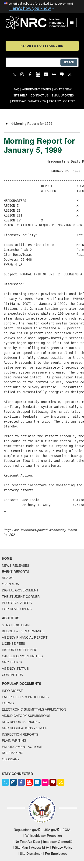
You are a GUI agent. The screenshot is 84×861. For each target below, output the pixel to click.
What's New (62, 89)
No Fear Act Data (27, 841)
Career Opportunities (22, 656)
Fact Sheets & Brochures (25, 697)
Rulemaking (12, 753)
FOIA (66, 830)
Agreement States (36, 89)
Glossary (11, 759)
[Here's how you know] (42, 6)
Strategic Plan (16, 625)
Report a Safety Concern (42, 45)
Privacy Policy (62, 847)
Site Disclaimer (31, 853)
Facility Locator (62, 101)
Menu (73, 22)
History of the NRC (19, 650)
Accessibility (40, 847)
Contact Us (40, 95)
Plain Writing (14, 740)
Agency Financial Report (25, 637)
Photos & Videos (17, 603)
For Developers (17, 609)
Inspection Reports (20, 734)
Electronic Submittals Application (34, 709)
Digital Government (20, 590)
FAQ (16, 89)
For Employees (56, 853)
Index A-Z (19, 101)
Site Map (21, 847)
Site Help (20, 95)
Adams (7, 578)
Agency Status (15, 668)
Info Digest (12, 691)
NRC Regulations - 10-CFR (25, 728)
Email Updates (63, 95)
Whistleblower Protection (43, 835)
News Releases (15, 565)
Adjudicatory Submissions (26, 716)
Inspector (56, 841)
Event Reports (15, 571)
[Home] (36, 22)
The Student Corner (21, 596)
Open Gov (10, 584)
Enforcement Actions (22, 747)
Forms (8, 703)
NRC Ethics (12, 662)
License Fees (13, 643)
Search (68, 62)
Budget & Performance (23, 631)
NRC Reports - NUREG (21, 722)
